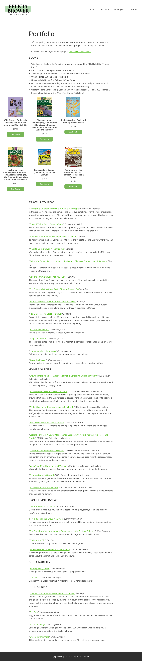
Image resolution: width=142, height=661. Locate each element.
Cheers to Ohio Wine (39, 637)
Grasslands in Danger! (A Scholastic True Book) (53, 80)
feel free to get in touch (80, 51)
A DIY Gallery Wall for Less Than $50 (47, 422)
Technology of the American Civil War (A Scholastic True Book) (61, 73)
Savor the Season (38, 360)
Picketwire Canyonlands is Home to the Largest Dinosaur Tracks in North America (68, 261)
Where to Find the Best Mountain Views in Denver (53, 236)
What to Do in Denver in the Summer (47, 249)
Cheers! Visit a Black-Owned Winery (46, 224)
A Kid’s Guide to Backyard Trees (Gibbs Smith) (53, 70)
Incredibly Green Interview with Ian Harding (50, 549)
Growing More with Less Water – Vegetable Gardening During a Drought (63, 376)
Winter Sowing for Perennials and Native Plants (52, 407)
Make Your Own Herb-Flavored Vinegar (48, 466)
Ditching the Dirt (37, 540)
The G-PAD (35, 577)
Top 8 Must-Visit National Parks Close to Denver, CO (54, 289)
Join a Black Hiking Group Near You (46, 519)
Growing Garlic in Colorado (42, 475)
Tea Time (34, 612)
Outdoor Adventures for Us (42, 506)
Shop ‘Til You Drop (38, 338)
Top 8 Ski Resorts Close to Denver (46, 314)
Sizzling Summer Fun (39, 329)
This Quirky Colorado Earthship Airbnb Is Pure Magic (54, 208)
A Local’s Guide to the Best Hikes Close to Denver (53, 301)
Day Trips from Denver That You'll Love (48, 277)
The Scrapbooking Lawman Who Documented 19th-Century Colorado (62, 531)
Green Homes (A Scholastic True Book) (49, 77)
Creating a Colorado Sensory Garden (47, 450)
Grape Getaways (37, 624)
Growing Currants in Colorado (44, 487)
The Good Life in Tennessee (43, 351)
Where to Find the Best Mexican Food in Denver (52, 593)
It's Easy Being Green (39, 568)
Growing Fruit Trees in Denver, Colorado (48, 391)
